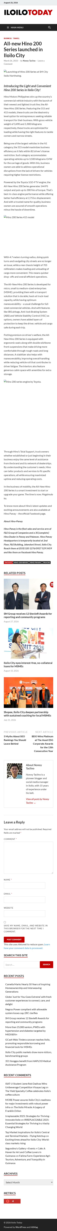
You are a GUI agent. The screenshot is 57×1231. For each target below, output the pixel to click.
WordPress (21, 1227)
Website (8, 908)
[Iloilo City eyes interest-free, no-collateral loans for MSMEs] (28, 644)
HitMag (34, 1227)
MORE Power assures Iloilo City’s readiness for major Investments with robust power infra (28, 1103)
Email (8, 894)
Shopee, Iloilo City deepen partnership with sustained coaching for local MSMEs (27, 714)
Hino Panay (35, 562)
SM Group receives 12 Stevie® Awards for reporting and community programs (28, 615)
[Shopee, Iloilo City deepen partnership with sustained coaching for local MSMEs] (28, 693)
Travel (16, 38)
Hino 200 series (21, 562)
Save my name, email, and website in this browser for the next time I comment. (26, 928)
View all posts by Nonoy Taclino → (37, 800)
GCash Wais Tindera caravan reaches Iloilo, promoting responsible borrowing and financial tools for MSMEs (27, 1043)
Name (8, 879)
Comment (10, 839)
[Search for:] (28, 964)
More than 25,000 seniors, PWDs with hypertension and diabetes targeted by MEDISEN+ (25, 1031)
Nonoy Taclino (29, 60)
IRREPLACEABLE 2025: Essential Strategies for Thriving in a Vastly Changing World (27, 1123)
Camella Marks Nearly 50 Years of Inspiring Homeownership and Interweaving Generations (27, 988)
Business (8, 38)
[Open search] (49, 27)
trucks (46, 562)
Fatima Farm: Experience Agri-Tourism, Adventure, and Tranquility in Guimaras (28, 1159)
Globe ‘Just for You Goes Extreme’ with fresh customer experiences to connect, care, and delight (28, 1000)
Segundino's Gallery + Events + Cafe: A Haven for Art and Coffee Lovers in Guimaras (25, 1152)
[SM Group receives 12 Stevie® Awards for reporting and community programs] (28, 595)
